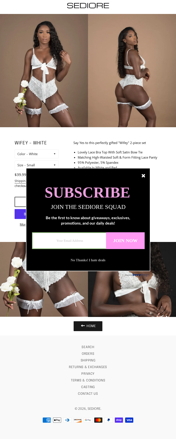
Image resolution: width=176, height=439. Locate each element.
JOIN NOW (125, 240)
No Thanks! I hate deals (88, 260)
